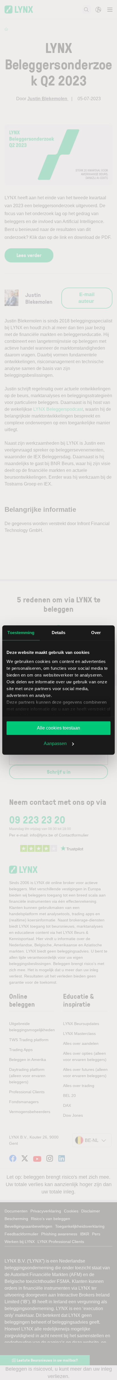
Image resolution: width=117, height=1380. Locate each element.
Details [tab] (59, 632)
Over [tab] (96, 632)
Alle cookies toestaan (58, 728)
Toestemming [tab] (20, 632)
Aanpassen (55, 743)
